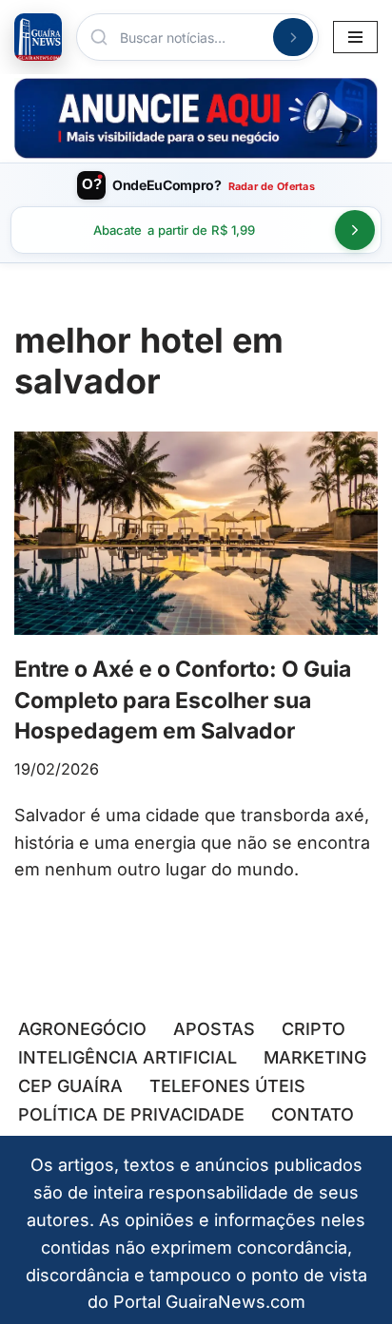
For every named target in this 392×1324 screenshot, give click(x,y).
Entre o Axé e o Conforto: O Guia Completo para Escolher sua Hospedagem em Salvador (182, 699)
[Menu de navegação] (355, 37)
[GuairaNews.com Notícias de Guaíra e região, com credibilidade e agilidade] (38, 37)
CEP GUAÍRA (70, 1086)
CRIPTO (313, 1029)
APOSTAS (214, 1029)
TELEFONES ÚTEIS (227, 1086)
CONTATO (312, 1114)
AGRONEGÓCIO (82, 1029)
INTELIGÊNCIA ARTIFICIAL (127, 1057)
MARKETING (315, 1057)
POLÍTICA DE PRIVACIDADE (131, 1114)
